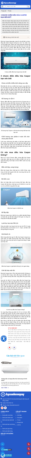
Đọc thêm (4, 387)
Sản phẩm (19, 417)
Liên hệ (19, 424)
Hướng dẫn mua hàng (7, 415)
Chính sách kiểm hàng (7, 431)
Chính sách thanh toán (7, 417)
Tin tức (19, 420)
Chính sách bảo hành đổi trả (7, 421)
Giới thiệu (19, 415)
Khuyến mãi (20, 422)
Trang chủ (3, 10)
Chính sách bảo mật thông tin (8, 425)
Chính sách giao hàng (7, 428)
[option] (15, 374)
